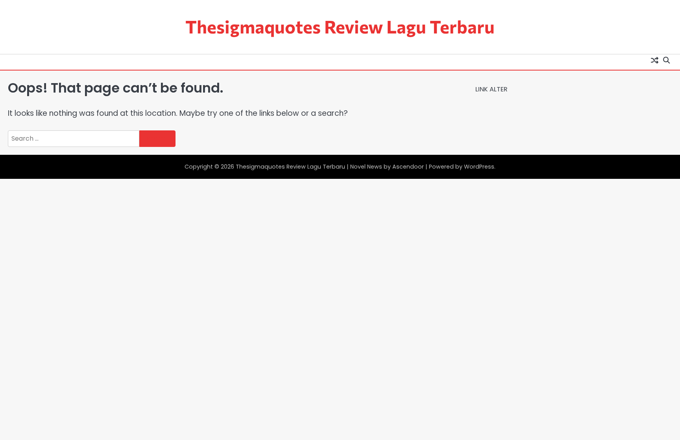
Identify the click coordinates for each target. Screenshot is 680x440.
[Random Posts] (654, 60)
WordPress (479, 167)
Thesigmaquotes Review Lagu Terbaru (340, 26)
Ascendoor (408, 167)
